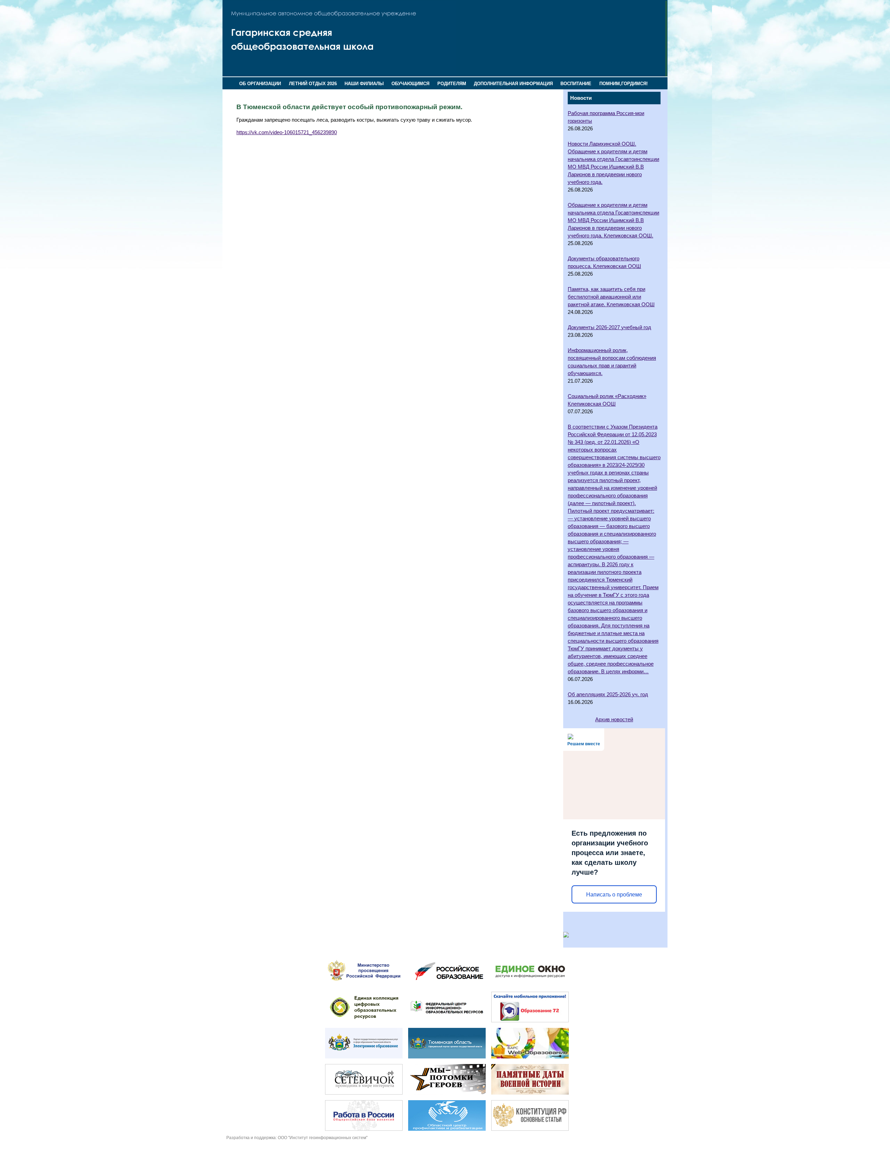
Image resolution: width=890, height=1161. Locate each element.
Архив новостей (614, 719)
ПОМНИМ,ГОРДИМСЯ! (623, 83)
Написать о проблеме (614, 895)
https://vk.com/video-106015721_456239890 (286, 132)
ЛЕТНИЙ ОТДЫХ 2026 (313, 83)
